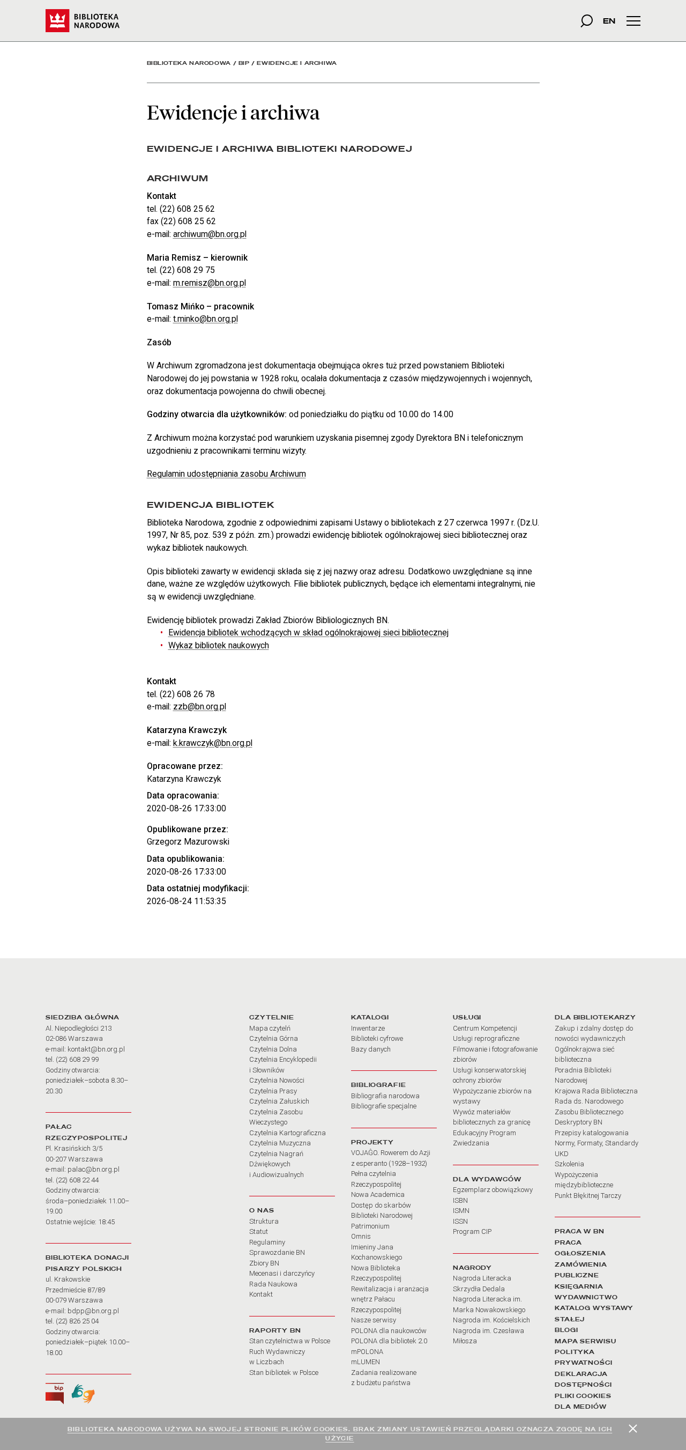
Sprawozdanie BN (277, 1252)
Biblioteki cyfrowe (377, 1038)
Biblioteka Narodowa (189, 63)
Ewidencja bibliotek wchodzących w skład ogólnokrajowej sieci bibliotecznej (308, 632)
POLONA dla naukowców (389, 1331)
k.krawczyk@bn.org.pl (212, 743)
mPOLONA (367, 1352)
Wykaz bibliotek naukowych (218, 645)
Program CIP (472, 1231)
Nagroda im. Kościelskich (491, 1320)
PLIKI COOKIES (583, 1396)
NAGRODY (472, 1267)
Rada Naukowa (273, 1284)
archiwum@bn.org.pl (210, 234)
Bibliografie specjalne (383, 1106)
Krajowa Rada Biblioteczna (596, 1091)
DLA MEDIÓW (581, 1406)
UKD (562, 1154)
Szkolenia (569, 1164)
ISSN (460, 1221)
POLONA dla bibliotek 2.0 (389, 1341)
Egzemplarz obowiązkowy (493, 1190)
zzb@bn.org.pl (199, 706)
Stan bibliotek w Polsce (283, 1372)
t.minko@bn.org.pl (205, 319)
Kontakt (261, 1294)
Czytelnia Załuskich (279, 1101)
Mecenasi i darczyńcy (282, 1273)
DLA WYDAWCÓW (487, 1179)
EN (609, 21)
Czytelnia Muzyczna (280, 1143)
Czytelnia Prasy (273, 1091)
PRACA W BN (580, 1231)
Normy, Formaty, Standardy (596, 1143)
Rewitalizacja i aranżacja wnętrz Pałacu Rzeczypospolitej (390, 1299)
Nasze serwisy (373, 1320)
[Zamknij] (633, 1428)
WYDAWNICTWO (586, 1297)
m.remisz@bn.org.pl (209, 283)
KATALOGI (370, 1017)
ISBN (460, 1200)
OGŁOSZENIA (580, 1253)
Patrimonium (370, 1226)
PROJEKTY (372, 1142)
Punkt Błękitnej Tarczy (588, 1196)
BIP (244, 63)
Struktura (264, 1221)
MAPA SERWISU (585, 1341)
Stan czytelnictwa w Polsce (289, 1341)
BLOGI (566, 1330)
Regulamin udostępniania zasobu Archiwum (226, 474)
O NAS (261, 1210)
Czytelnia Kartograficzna (287, 1133)
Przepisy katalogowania (592, 1133)
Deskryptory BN (578, 1122)
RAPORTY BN (275, 1330)
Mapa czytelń (269, 1028)
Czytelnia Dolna (273, 1049)
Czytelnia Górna (273, 1038)
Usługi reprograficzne (486, 1038)
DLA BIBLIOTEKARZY (595, 1017)
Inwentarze (368, 1028)
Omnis (361, 1236)
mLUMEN (365, 1362)
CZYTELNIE (271, 1017)
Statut (258, 1231)
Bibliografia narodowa (385, 1096)
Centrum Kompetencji (485, 1028)
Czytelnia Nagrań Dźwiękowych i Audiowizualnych (276, 1164)
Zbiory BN (264, 1263)
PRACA (568, 1242)
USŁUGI (467, 1017)
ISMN (461, 1211)
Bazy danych (371, 1049)
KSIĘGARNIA (579, 1286)
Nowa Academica (378, 1194)
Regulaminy (267, 1242)
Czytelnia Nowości (276, 1080)
